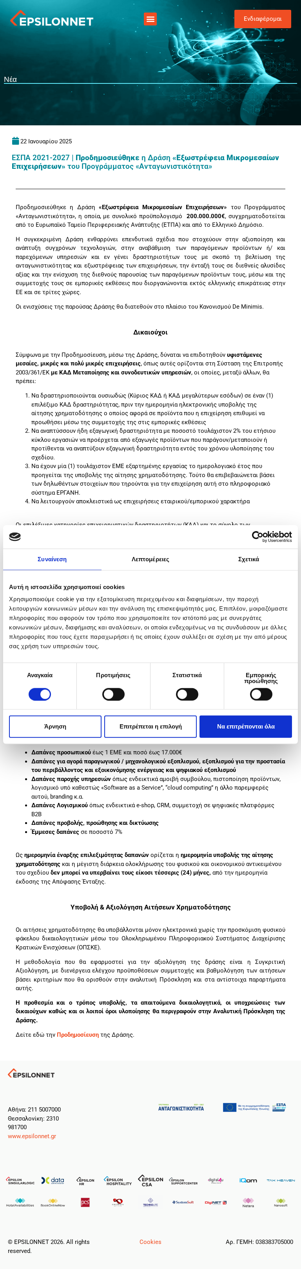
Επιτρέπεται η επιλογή (151, 726)
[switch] (113, 694)
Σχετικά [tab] (248, 559)
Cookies (150, 1242)
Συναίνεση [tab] (52, 559)
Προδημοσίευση (78, 1034)
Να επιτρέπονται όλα (246, 726)
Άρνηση (55, 726)
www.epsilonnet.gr (32, 1136)
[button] (150, 19)
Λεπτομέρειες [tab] (150, 559)
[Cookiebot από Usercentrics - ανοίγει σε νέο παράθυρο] (257, 537)
